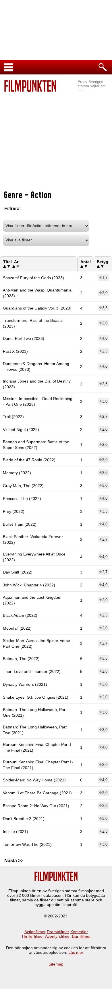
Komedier (79, 931)
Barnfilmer (81, 936)
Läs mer (75, 952)
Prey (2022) (13, 511)
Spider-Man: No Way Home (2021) (34, 780)
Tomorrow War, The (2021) (27, 844)
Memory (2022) (17, 472)
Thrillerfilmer (32, 936)
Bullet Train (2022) (19, 524)
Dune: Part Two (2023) (23, 338)
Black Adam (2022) (20, 615)
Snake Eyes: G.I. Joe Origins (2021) (35, 697)
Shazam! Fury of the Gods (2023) (33, 277)
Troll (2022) (13, 416)
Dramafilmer (58, 931)
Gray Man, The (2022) (23, 485)
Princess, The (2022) (22, 498)
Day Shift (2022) (17, 572)
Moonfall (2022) (17, 628)
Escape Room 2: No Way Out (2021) (36, 805)
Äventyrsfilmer (58, 936)
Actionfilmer (35, 931)
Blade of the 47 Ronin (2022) (29, 460)
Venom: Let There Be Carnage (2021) (37, 793)
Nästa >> (13, 860)
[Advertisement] (56, 135)
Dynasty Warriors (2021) (25, 684)
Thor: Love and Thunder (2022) (32, 671)
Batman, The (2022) (21, 658)
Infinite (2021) (15, 831)
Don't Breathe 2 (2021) (24, 818)
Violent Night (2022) (21, 429)
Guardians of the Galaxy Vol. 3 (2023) (37, 308)
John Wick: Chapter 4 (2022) (29, 585)
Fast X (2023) (15, 351)
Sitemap (56, 964)
